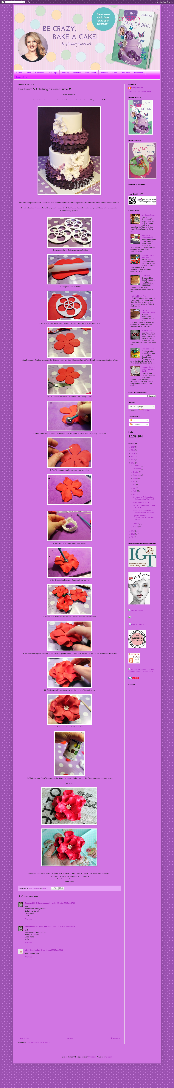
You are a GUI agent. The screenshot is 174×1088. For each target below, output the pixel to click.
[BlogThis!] (54, 888)
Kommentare (137, 424)
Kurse (114, 73)
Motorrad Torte (147, 331)
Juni (134, 485)
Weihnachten (90, 73)
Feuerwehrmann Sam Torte (148, 256)
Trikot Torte (146, 276)
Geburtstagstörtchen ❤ (141, 502)
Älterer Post (115, 1038)
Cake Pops (52, 73)
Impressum (138, 73)
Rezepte (104, 73)
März (135, 494)
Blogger (109, 1057)
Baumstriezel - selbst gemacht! (147, 236)
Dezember (137, 466)
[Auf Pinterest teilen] (62, 888)
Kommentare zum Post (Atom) (38, 1042)
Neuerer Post (24, 1038)
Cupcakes (39, 73)
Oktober (136, 472)
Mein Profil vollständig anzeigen (140, 91)
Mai (134, 488)
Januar (135, 527)
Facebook (38, 208)
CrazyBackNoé (137, 88)
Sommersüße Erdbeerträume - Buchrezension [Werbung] (144, 498)
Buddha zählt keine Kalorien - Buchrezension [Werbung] (143, 511)
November (137, 469)
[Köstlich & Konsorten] (137, 647)
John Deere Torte (148, 349)
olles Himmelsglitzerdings (35, 950)
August (135, 478)
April (135, 491)
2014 (133, 531)
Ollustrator (92, 1057)
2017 (133, 456)
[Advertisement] (69, 1017)
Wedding (65, 73)
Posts (134, 420)
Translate (146, 410)
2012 (133, 537)
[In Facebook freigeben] (59, 888)
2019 (133, 450)
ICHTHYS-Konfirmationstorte (148, 311)
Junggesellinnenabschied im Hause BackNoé (148, 369)
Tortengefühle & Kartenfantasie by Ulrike (40, 903)
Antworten (28, 919)
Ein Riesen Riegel (148, 215)
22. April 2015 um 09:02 (54, 950)
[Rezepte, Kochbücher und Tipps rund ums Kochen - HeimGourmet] (142, 672)
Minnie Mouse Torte (139, 296)
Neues (19, 73)
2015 (133, 463)
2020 (133, 447)
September (137, 475)
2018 (133, 453)
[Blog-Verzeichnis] (133, 678)
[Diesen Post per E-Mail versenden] (52, 888)
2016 (133, 460)
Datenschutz (21, 77)
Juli (134, 482)
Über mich (125, 73)
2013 (133, 534)
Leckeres (77, 73)
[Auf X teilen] (57, 888)
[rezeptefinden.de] (135, 610)
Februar (136, 524)
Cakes (28, 73)
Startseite (69, 1038)
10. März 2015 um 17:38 (66, 903)
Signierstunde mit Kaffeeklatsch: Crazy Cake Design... (143, 518)
